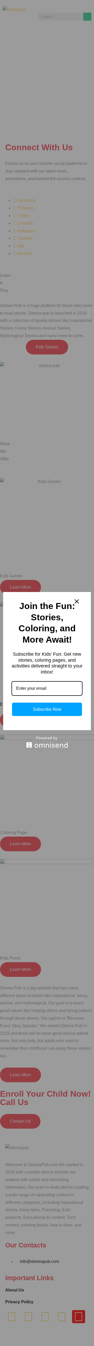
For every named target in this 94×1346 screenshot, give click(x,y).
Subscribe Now (47, 709)
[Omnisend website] (47, 742)
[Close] (77, 601)
